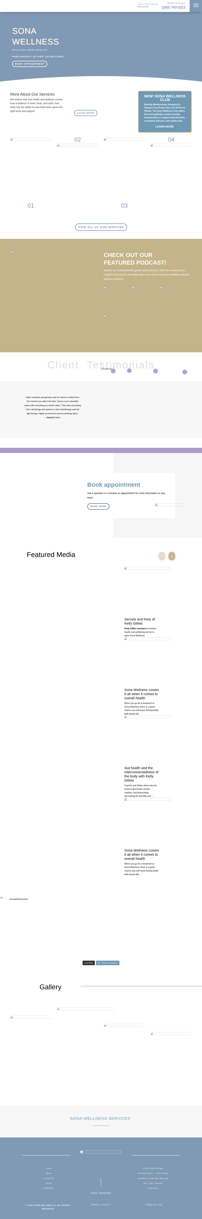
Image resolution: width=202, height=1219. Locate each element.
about (49, 1173)
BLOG (49, 1183)
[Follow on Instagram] (101, 1169)
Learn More (86, 113)
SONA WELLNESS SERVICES (101, 1118)
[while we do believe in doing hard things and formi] (60, 924)
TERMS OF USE (154, 1205)
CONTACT (49, 1188)
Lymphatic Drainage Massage (153, 1178)
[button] (162, 556)
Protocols (153, 1188)
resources (49, 1178)
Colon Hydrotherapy (153, 1168)
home (49, 1168)
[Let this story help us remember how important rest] (141, 917)
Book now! (98, 506)
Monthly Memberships (155, 104)
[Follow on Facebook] (91, 1169)
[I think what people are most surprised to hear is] (19, 917)
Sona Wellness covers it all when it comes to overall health (141, 694)
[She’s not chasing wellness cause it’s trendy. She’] (182, 932)
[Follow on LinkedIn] (111, 1169)
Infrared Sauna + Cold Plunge (153, 1173)
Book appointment (30, 64)
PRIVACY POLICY (101, 1205)
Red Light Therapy (153, 1183)
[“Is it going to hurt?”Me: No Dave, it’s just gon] (101, 917)
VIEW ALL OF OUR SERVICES (101, 227)
